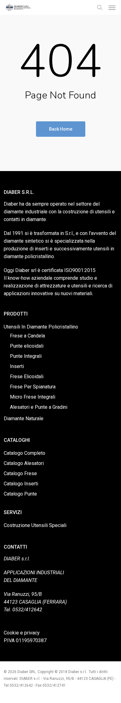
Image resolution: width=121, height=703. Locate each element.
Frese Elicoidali (26, 376)
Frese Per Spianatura (33, 387)
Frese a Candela (27, 336)
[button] (112, 7)
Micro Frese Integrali (32, 397)
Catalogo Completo (24, 453)
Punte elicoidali (26, 346)
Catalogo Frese (20, 473)
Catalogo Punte (20, 494)
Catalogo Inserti (21, 484)
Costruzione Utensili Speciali (35, 525)
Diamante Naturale (23, 418)
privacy (32, 633)
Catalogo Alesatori (24, 463)
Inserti (17, 366)
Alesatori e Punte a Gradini (38, 407)
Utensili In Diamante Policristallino (41, 327)
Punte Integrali (26, 356)
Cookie (11, 633)
